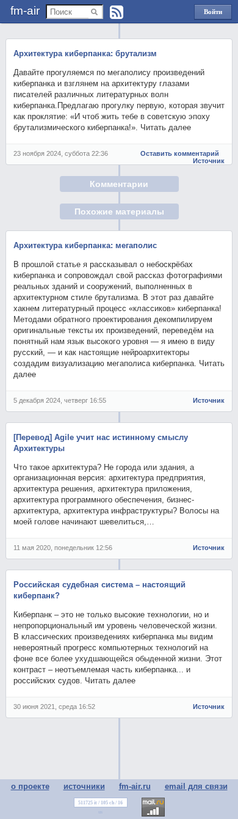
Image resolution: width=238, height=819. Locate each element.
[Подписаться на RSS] (116, 12)
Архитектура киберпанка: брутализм (85, 53)
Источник (209, 160)
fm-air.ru (135, 786)
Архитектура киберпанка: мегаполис (85, 245)
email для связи (196, 786)
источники (84, 786)
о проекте (30, 786)
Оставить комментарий (179, 153)
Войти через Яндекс (213, 14)
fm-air (25, 10)
